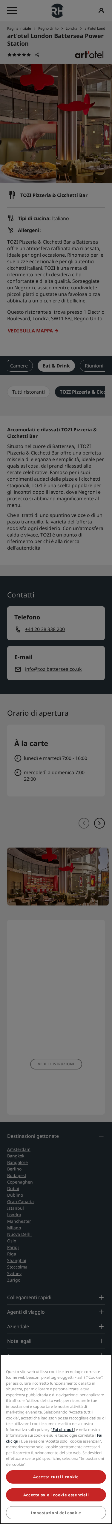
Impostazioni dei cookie (56, 1512)
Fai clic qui (63, 1429)
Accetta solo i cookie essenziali (56, 1495)
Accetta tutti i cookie (56, 1476)
